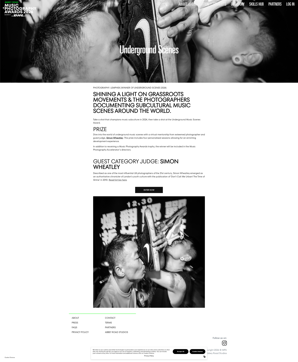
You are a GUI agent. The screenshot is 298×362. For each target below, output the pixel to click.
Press (75, 322)
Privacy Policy (80, 332)
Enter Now (149, 190)
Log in (290, 4)
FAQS (74, 327)
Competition (200, 4)
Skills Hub (256, 4)
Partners (275, 4)
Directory (238, 4)
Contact (110, 317)
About (182, 4)
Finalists (219, 4)
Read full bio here (118, 180)
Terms (108, 322)
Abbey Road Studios (116, 332)
